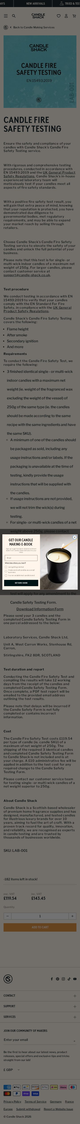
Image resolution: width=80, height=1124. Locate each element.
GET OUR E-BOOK (21, 583)
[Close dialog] (75, 537)
